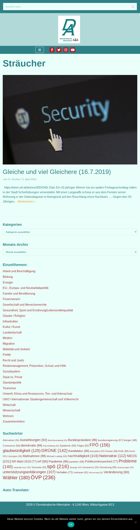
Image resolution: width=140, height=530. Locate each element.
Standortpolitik (12, 382)
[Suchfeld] (133, 6)
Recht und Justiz (13, 360)
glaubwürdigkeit (21, 450)
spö (58, 466)
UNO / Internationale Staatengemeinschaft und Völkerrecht (40, 399)
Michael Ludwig (57, 456)
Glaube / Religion (14, 315)
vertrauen (81, 472)
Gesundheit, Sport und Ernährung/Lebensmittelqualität (38, 310)
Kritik (123, 451)
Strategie (76, 467)
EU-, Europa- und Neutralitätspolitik (25, 287)
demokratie (31, 445)
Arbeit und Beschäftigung (19, 271)
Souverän (39, 467)
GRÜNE (54, 450)
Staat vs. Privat (12, 377)
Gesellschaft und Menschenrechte (25, 304)
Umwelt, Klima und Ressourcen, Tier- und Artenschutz (37, 393)
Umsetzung (108, 467)
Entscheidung (51, 446)
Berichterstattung (57, 440)
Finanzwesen (11, 299)
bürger (130, 440)
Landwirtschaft (12, 332)
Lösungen (14, 456)
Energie (8, 282)
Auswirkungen (33, 440)
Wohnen (8, 416)
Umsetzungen (125, 467)
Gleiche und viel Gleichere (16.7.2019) (57, 171)
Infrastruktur (10, 321)
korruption (97, 451)
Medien (7, 338)
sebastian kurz (22, 467)
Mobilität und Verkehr (16, 349)
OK (71, 524)
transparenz (90, 467)
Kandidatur (78, 451)
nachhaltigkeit (83, 456)
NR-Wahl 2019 (24, 461)
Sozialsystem (11, 371)
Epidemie (68, 445)
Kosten (111, 451)
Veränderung (116, 472)
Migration (9, 343)
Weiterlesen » (27, 201)
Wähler (16, 477)
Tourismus (9, 388)
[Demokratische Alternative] (70, 29)
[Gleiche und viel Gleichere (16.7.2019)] (70, 163)
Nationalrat (112, 456)
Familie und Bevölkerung (19, 293)
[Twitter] (58, 49)
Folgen (83, 445)
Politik (7, 354)
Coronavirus (11, 445)
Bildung (8, 276)
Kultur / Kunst (11, 326)
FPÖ (100, 444)
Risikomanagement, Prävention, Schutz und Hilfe (34, 365)
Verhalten (64, 472)
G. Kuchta (14, 179)
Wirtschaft (9, 404)
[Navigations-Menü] (39, 50)
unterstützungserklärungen (29, 472)
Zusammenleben (14, 421)
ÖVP (43, 477)
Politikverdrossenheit (101, 461)
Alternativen (11, 440)
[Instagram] (65, 49)
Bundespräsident (82, 440)
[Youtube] (72, 49)
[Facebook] (52, 49)
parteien (76, 461)
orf (42, 461)
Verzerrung (96, 472)
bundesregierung (110, 440)
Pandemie (59, 461)
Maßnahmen (34, 456)
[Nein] (135, 522)
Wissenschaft (11, 410)
